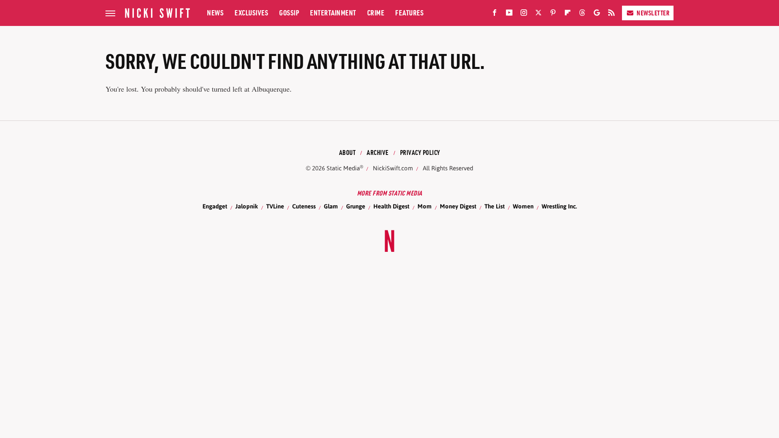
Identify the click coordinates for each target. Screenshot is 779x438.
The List (494, 206)
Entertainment (333, 12)
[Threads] (582, 14)
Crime (376, 12)
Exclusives (251, 12)
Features (409, 12)
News (215, 12)
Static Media (343, 168)
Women (523, 206)
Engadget (214, 206)
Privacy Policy (420, 152)
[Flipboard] (568, 14)
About (347, 152)
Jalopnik (246, 206)
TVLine (275, 206)
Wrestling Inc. (559, 206)
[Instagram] (524, 14)
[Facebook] (495, 14)
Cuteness (304, 206)
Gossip (289, 12)
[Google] (597, 14)
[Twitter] (538, 14)
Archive (378, 152)
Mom (424, 206)
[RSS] (611, 14)
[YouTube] (509, 14)
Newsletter (653, 13)
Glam (331, 206)
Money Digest (458, 206)
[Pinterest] (553, 14)
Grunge (355, 206)
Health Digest (391, 206)
